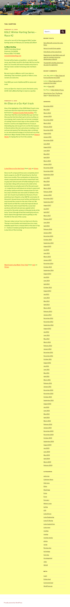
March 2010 (47, 421)
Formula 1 (46, 500)
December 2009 (48, 431)
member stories (48, 537)
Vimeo (36, 168)
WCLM (46, 565)
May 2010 (47, 414)
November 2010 (48, 393)
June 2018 (47, 178)
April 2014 (47, 284)
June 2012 (47, 335)
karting (46, 507)
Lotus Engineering (49, 517)
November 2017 (48, 198)
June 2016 (47, 222)
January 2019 (47, 164)
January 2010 (48, 427)
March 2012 (47, 342)
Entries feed (47, 579)
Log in (45, 576)
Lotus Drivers (47, 513)
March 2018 (47, 188)
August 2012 (47, 328)
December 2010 (48, 390)
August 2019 (47, 147)
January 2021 (47, 137)
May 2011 (46, 373)
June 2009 (47, 451)
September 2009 (49, 441)
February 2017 (48, 219)
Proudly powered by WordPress (13, 602)
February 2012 (48, 345)
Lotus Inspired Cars (49, 524)
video (45, 561)
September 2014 (49, 270)
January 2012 (47, 349)
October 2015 (48, 239)
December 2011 (48, 352)
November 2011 (48, 356)
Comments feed (48, 582)
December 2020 (48, 140)
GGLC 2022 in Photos (57, 90)
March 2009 (47, 462)
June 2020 (47, 144)
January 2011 (47, 386)
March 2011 (47, 380)
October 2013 (48, 287)
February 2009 (48, 465)
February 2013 (48, 311)
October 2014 (48, 267)
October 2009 (48, 438)
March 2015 (47, 256)
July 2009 (46, 448)
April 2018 (47, 185)
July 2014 (46, 277)
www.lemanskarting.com (12, 56)
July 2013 (46, 294)
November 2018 (48, 171)
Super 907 (51, 86)
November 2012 (48, 321)
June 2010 (47, 410)
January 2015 (47, 260)
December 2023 (48, 106)
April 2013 (47, 304)
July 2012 (46, 332)
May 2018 (46, 181)
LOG (45, 510)
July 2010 (46, 407)
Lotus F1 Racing (48, 520)
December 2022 (48, 120)
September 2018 (49, 174)
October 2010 (48, 397)
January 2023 (48, 116)
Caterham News (48, 479)
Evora (45, 496)
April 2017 (46, 212)
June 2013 (47, 297)
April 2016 (47, 226)
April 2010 (47, 417)
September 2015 (49, 243)
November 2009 (49, 434)
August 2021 (47, 133)
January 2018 (47, 195)
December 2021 (48, 130)
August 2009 (47, 445)
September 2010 (49, 400)
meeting (46, 531)
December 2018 (48, 167)
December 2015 (48, 236)
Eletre (45, 486)
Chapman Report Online (30, 6)
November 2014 (48, 263)
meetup (46, 534)
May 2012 (46, 339)
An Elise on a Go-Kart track (19, 103)
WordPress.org (48, 586)
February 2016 (48, 229)
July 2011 (46, 366)
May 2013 (46, 301)
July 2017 (46, 209)
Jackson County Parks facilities (23, 113)
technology (47, 551)
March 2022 (47, 123)
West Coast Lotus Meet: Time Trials (16, 265)
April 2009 (47, 458)
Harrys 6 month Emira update (52, 48)
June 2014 (47, 280)
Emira (45, 493)
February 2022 (48, 126)
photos (46, 541)
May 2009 (47, 455)
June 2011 (46, 369)
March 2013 (47, 308)
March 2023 (47, 113)
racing (45, 544)
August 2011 (47, 363)
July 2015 (46, 250)
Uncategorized (48, 558)
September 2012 (48, 325)
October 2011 (48, 359)
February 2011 (48, 383)
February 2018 (48, 191)
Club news (47, 483)
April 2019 (47, 157)
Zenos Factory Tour (54, 95)
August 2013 (47, 291)
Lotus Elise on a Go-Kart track (14, 168)
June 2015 (47, 253)
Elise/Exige (47, 490)
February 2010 (48, 424)
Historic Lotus (48, 503)
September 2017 (48, 202)
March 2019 (47, 161)
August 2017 (47, 205)
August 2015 (47, 246)
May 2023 (47, 109)
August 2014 (47, 273)
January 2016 (47, 233)
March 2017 (47, 215)
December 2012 (48, 318)
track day (46, 555)
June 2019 (47, 150)
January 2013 (47, 315)
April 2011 (46, 376)
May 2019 (46, 154)
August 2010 (47, 404)
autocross (46, 476)
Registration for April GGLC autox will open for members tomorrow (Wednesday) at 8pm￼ (54, 57)
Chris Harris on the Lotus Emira (53, 52)
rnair (29, 168)
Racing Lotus (47, 548)
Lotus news (47, 527)
